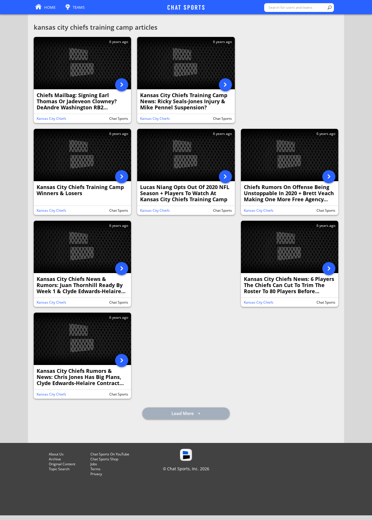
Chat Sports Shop (104, 459)
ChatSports (186, 8)
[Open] (121, 84)
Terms (95, 468)
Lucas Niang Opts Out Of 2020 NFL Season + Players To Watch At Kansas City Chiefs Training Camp (184, 193)
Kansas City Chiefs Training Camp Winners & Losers (80, 190)
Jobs (93, 464)
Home (50, 7)
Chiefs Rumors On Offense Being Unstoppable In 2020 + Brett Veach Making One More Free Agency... (289, 193)
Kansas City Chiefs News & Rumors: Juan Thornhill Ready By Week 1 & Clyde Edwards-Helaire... (81, 285)
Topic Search (59, 468)
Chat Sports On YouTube (109, 454)
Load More (183, 413)
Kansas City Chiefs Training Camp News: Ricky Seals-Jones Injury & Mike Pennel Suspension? (183, 101)
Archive (55, 459)
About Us (56, 454)
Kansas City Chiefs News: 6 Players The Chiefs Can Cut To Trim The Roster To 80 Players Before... (289, 285)
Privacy (96, 473)
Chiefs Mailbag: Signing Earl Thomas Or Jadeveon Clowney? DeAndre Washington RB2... (77, 101)
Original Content (62, 464)
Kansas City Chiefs (51, 118)
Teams (79, 7)
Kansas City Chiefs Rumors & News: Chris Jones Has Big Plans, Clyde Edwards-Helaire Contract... (80, 377)
